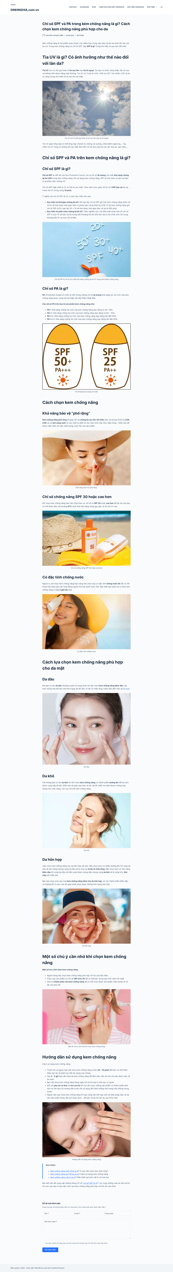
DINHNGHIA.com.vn (25, 10)
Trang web (109, 1213)
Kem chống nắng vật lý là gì (62, 1177)
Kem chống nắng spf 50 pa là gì (64, 1174)
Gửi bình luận (50, 1250)
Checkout (73, 7)
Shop (94, 7)
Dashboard (84, 7)
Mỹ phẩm (80, 35)
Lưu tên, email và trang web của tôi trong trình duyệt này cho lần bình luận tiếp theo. (76, 1243)
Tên (46, 1213)
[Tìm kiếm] (161, 7)
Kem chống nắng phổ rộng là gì (64, 1171)
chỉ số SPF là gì (90, 1183)
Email (77, 1213)
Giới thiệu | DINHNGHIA (135, 7)
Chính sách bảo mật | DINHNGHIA (111, 7)
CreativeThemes (57, 1268)
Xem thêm (151, 7)
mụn (127, 688)
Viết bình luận (50, 1221)
